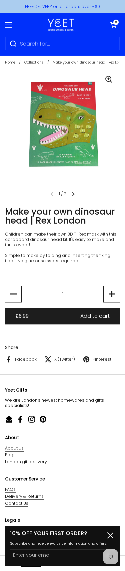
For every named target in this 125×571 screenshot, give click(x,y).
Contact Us (16, 503)
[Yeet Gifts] (61, 25)
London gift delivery (26, 462)
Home (10, 62)
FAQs (10, 489)
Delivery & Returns (24, 496)
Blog (10, 455)
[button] (113, 25)
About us (14, 448)
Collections (34, 62)
